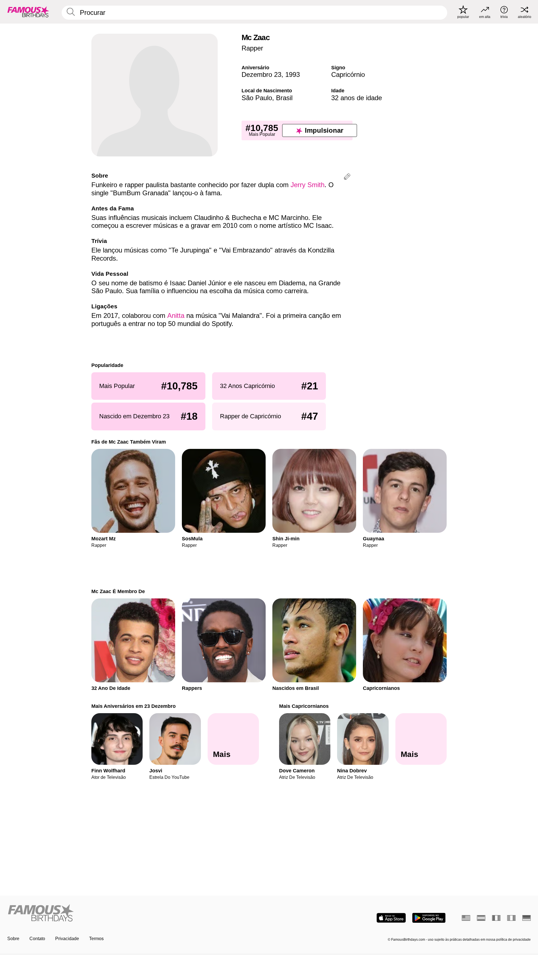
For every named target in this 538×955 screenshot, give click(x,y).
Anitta (175, 315)
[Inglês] (466, 918)
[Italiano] (511, 918)
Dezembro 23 (261, 74)
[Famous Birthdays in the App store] (391, 918)
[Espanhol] (481, 918)
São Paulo (257, 98)
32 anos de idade (356, 98)
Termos (96, 938)
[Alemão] (526, 918)
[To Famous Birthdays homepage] (28, 12)
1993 (292, 74)
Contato (37, 938)
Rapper (252, 48)
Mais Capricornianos (304, 706)
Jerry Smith (307, 185)
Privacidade (67, 938)
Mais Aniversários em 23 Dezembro (133, 706)
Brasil (284, 98)
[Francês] (496, 918)
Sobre (13, 938)
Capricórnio (348, 74)
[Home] (136, 913)
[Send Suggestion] (347, 177)
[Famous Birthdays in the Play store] (429, 918)
